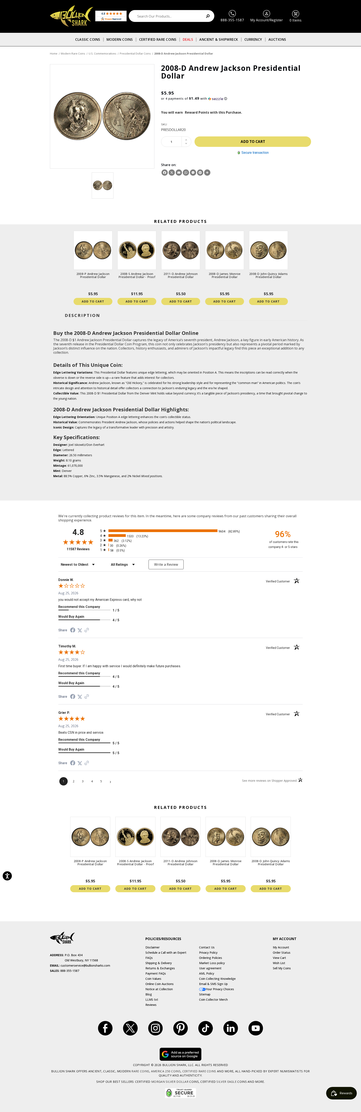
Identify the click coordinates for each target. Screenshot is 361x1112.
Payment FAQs (155, 973)
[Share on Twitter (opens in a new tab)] (79, 630)
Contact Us (207, 947)
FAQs (149, 958)
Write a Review (166, 564)
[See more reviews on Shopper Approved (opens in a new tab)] (86, 630)
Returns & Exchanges (160, 968)
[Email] (178, 172)
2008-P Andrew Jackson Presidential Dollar (92, 275)
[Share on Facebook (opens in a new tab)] (72, 630)
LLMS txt (151, 999)
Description (82, 315)
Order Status (281, 952)
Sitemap (204, 994)
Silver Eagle (226, 1082)
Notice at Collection (159, 989)
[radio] (180, 530)
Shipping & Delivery (158, 963)
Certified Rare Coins (158, 39)
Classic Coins (87, 39)
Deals (188, 39)
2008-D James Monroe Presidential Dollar (225, 275)
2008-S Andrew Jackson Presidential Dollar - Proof (136, 275)
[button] (236, 99)
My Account (281, 947)
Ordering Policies (210, 958)
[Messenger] (193, 172)
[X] (171, 172)
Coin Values (153, 979)
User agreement (210, 968)
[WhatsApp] (185, 172)
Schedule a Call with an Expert (165, 952)
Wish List (279, 963)
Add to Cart (93, 301)
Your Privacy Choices (220, 989)
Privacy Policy (208, 952)
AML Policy (206, 973)
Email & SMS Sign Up (213, 984)
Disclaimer (152, 947)
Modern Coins (120, 39)
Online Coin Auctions (159, 984)
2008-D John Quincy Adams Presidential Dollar (268, 275)
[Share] (207, 172)
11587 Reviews (82, 549)
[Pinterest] (200, 172)
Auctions (277, 39)
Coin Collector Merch (213, 999)
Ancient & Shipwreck (218, 39)
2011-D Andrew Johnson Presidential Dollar (181, 275)
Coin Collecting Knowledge (217, 979)
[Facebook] (164, 172)
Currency (253, 39)
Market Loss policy (212, 963)
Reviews (150, 1005)
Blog (148, 994)
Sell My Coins (282, 968)
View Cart (279, 958)
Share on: (168, 165)
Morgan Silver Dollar (169, 1082)
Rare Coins (140, 1071)
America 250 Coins (165, 1071)
